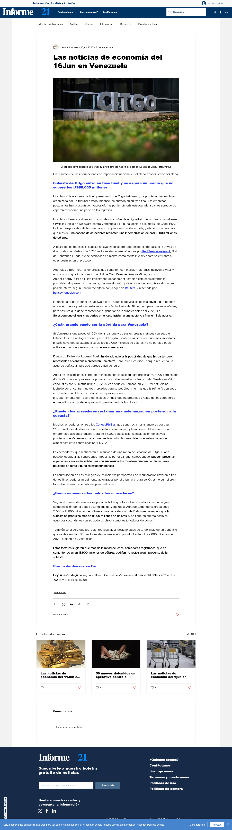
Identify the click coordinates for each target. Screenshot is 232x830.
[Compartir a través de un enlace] (79, 604)
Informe (17, 11)
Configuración (197, 824)
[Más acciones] (177, 47)
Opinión (89, 23)
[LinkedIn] (226, 12)
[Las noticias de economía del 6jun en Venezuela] (171, 654)
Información (106, 23)
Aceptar (217, 824)
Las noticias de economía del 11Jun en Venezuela (60, 675)
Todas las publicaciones (49, 23)
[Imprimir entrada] (88, 604)
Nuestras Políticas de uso (150, 824)
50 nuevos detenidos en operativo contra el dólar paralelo (115, 675)
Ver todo (191, 633)
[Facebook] (220, 12)
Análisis (74, 23)
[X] (215, 12)
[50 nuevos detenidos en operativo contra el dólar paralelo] (116, 654)
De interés (125, 23)
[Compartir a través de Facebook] (54, 604)
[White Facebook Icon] (47, 811)
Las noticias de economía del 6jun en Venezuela (168, 675)
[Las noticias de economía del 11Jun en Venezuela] (61, 654)
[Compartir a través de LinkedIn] (71, 604)
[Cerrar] (228, 824)
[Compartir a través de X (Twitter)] (63, 604)
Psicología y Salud (148, 23)
